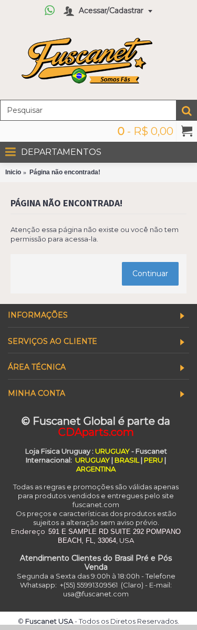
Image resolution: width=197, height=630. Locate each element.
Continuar (150, 273)
